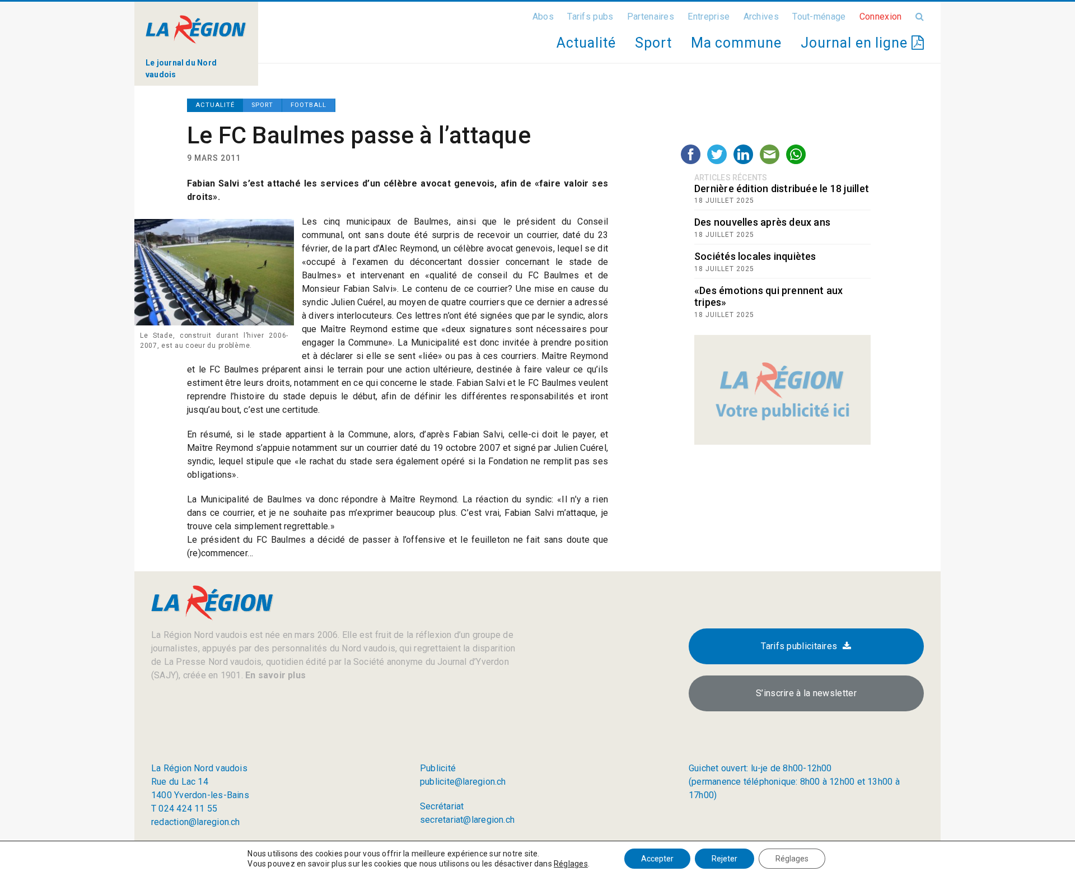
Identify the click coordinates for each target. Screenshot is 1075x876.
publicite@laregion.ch (463, 781)
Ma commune (736, 43)
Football (308, 105)
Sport (653, 43)
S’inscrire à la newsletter (806, 693)
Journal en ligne (856, 43)
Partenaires (650, 16)
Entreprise (709, 16)
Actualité (586, 43)
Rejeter (724, 858)
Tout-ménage (818, 16)
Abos (543, 16)
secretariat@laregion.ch (467, 819)
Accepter (657, 858)
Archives (761, 16)
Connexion (880, 16)
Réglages (571, 863)
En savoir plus (274, 675)
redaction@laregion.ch (195, 822)
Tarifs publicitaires (799, 646)
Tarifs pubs (590, 16)
